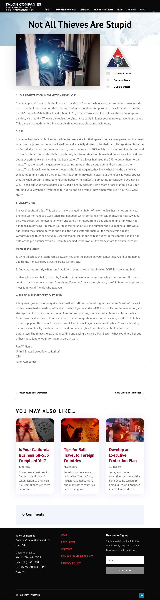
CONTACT (66, 549)
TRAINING (131, 9)
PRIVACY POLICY (71, 563)
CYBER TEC (85, 9)
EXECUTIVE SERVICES (66, 9)
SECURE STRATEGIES (103, 9)
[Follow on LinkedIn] (141, 595)
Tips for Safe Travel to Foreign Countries (79, 455)
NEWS (142, 9)
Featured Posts (122, 80)
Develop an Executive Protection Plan (123, 455)
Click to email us (25, 552)
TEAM (119, 9)
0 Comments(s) (122, 86)
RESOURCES (68, 542)
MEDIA (48, 18)
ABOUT (48, 9)
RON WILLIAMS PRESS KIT (77, 556)
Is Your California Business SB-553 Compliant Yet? (34, 455)
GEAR (64, 535)
